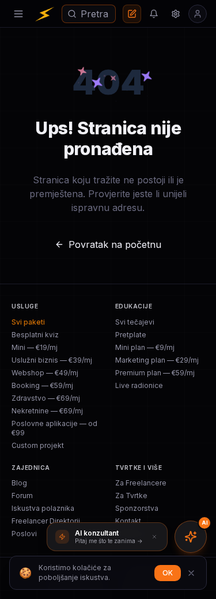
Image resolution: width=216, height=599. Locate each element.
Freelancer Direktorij (46, 521)
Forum (22, 495)
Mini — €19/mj (35, 347)
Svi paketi (28, 322)
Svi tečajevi (134, 322)
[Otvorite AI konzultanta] (191, 537)
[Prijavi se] (197, 14)
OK (167, 572)
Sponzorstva (136, 508)
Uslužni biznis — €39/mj (52, 360)
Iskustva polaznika (43, 508)
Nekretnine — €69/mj (47, 410)
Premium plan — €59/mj (155, 372)
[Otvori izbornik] (18, 14)
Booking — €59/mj (42, 385)
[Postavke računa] (175, 14)
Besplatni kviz (35, 334)
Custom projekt (38, 445)
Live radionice (139, 385)
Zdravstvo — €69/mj (46, 398)
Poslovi (24, 533)
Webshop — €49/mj (45, 372)
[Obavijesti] (154, 14)
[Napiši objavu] (132, 14)
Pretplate (130, 334)
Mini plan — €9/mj (145, 347)
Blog (19, 483)
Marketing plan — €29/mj (157, 360)
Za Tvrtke (131, 495)
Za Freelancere (140, 483)
